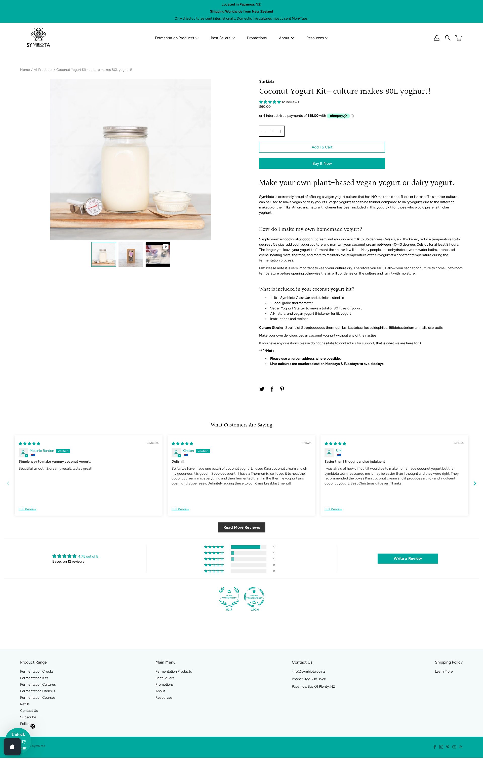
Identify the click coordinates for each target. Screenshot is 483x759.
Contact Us (29, 711)
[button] (270, 102)
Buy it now (322, 163)
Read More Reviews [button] (241, 527)
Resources (315, 38)
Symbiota (38, 746)
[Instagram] (441, 747)
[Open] (12, 746)
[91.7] (229, 597)
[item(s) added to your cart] (459, 38)
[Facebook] (272, 389)
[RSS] (461, 747)
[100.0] (254, 597)
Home (25, 70)
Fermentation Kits (34, 678)
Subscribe (28, 717)
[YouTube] (454, 747)
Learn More (444, 671)
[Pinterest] (282, 389)
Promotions (257, 38)
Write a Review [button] (408, 558)
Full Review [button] (27, 509)
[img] (29, 444)
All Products (43, 70)
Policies (26, 724)
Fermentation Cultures (38, 684)
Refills (25, 704)
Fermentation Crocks (37, 671)
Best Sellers (220, 38)
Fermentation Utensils (37, 691)
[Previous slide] (8, 483)
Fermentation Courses (38, 697)
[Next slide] (475, 483)
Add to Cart (322, 147)
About (284, 38)
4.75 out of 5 (88, 556)
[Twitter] (262, 389)
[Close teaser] (32, 726)
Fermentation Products (174, 38)
